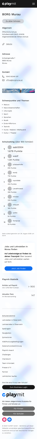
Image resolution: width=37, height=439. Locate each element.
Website (9, 44)
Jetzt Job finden (18, 268)
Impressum (6, 359)
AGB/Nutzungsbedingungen (12, 342)
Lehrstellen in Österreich (11, 320)
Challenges (6, 355)
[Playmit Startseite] (9, 3)
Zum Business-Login (18, 387)
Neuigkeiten (6, 333)
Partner (5, 372)
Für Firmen (18, 409)
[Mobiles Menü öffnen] (33, 4)
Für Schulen (18, 414)
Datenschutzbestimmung (12, 346)
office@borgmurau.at (14, 80)
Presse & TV (6, 367)
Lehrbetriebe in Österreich (12, 324)
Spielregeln (6, 329)
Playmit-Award (8, 350)
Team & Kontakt (8, 363)
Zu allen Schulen (13, 21)
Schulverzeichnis (8, 316)
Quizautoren (7, 337)
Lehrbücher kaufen (9, 376)
